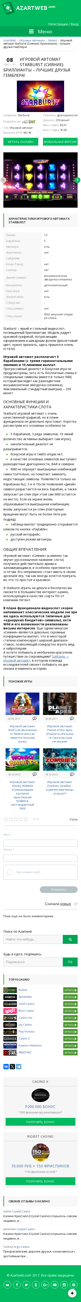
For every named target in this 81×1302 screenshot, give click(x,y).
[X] (12, 1066)
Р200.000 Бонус (40, 1106)
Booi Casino (26, 1011)
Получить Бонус (40, 1122)
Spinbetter (25, 997)
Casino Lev (25, 1018)
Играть (70, 990)
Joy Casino (25, 1025)
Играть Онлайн (21, 142)
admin (7, 1211)
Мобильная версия (60, 142)
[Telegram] (18, 1066)
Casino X (24, 1038)
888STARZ (25, 1052)
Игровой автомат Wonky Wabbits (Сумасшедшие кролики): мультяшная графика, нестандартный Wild (22, 795)
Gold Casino (26, 1004)
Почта (8, 849)
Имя (7, 834)
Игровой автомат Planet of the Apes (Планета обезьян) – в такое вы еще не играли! (59, 733)
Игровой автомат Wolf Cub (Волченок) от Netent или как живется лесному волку (22, 733)
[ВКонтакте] (6, 1066)
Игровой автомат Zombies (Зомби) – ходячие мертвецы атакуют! (60, 787)
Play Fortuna (26, 1031)
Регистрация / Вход (63, 24)
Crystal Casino (21, 1211)
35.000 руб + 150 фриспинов (40, 1166)
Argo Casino (21, 1247)
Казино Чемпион (30, 1045)
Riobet (23, 990)
